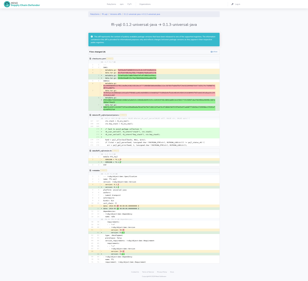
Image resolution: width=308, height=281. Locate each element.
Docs (172, 272)
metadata (96, 170)
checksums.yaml (99, 58)
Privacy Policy (162, 272)
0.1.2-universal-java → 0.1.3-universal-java (142, 14)
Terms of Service (148, 272)
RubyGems (94, 14)
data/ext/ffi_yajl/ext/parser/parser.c (105, 115)
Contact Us (135, 272)
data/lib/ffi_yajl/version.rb (102, 150)
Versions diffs (115, 14)
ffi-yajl (104, 14)
